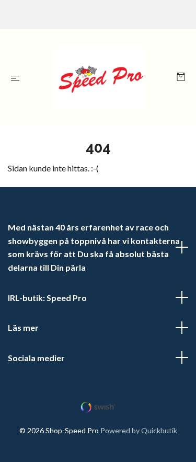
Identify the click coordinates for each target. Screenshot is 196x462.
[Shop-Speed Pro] (100, 78)
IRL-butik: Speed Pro (47, 298)
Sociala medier (36, 358)
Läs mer (23, 327)
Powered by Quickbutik (138, 430)
